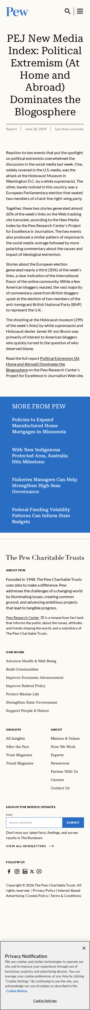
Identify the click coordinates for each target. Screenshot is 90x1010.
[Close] (84, 948)
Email (9, 814)
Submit (73, 822)
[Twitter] (32, 871)
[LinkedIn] (25, 871)
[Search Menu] (68, 11)
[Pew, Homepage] (17, 11)
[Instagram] (17, 871)
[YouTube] (39, 871)
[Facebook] (9, 871)
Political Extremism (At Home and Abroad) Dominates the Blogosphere (43, 364)
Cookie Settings (45, 1001)
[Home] (45, 557)
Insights (13, 729)
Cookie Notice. (17, 991)
